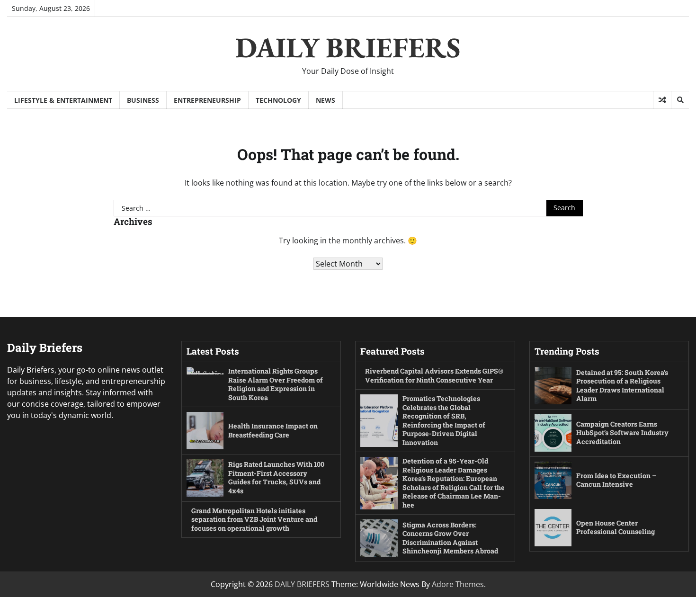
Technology (278, 100)
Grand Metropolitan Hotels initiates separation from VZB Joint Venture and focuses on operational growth (254, 519)
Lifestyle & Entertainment (63, 100)
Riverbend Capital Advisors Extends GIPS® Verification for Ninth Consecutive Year (434, 375)
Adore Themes (458, 584)
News (325, 100)
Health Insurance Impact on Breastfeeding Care (273, 430)
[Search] (680, 100)
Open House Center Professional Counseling (615, 527)
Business (143, 100)
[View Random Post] (662, 100)
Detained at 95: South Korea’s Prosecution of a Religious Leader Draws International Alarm (622, 385)
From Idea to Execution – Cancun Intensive (616, 480)
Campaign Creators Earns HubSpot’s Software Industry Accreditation (622, 432)
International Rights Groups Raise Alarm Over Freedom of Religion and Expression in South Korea (275, 384)
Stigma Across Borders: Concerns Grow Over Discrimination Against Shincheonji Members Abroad (450, 538)
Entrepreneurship (207, 100)
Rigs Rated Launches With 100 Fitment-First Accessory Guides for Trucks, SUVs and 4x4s (276, 477)
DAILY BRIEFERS (348, 47)
